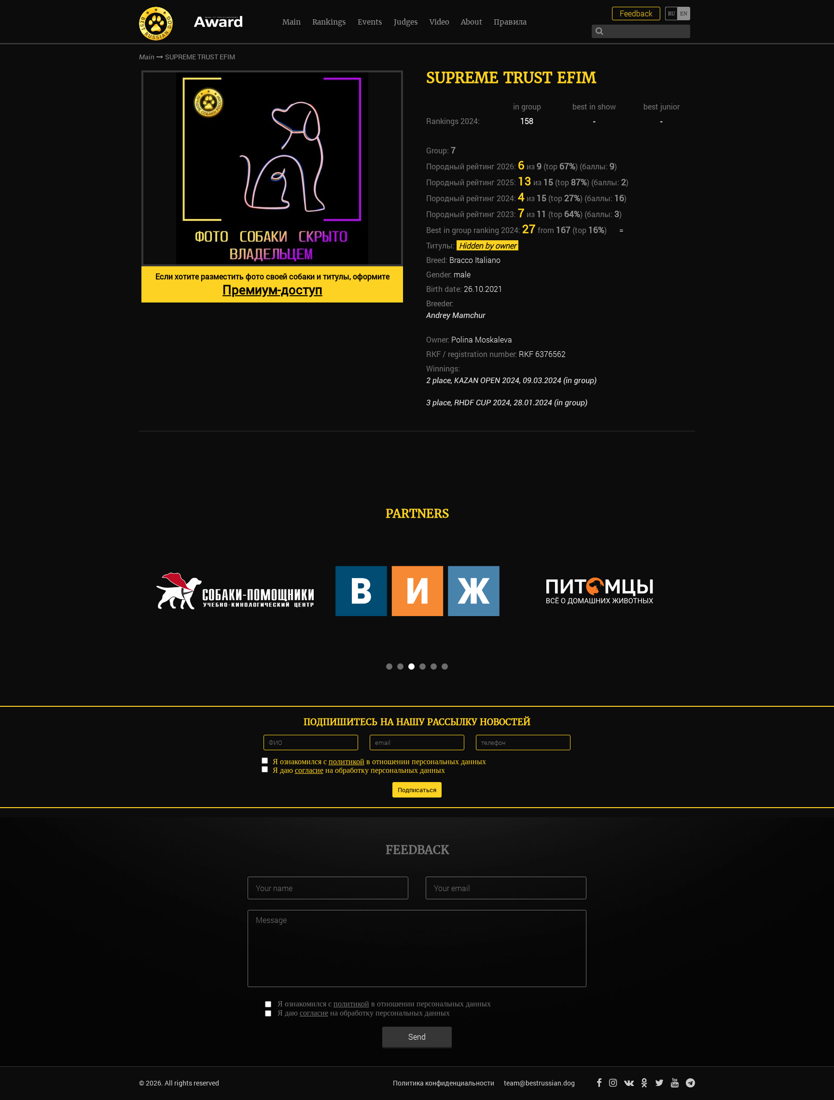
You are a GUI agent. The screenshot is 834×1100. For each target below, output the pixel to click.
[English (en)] (683, 13)
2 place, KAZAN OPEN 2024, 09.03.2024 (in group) (511, 380)
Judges (406, 22)
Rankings (329, 22)
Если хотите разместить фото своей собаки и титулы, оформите (272, 284)
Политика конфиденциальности (443, 1082)
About (471, 22)
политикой (346, 761)
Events (370, 22)
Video (439, 22)
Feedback (636, 13)
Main (291, 22)
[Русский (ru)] (671, 13)
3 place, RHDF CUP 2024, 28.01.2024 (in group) (506, 402)
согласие (309, 770)
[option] (272, 186)
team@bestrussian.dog (539, 1082)
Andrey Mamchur (456, 315)
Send (417, 1036)
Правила (510, 22)
